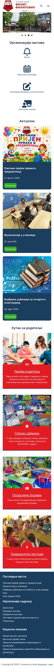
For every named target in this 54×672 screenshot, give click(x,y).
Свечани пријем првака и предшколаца (20, 170)
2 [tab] (25, 35)
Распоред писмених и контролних (27, 92)
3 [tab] (28, 35)
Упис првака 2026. (12, 596)
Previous (6, 22)
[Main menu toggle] (48, 6)
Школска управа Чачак (14, 639)
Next (48, 22)
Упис (5, 593)
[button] (41, 6)
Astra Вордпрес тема (42, 664)
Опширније (10, 186)
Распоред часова (27, 109)
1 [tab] (22, 35)
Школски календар (27, 74)
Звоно (27, 57)
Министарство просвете (15, 636)
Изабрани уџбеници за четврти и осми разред (25, 301)
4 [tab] (32, 35)
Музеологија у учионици (19, 234)
